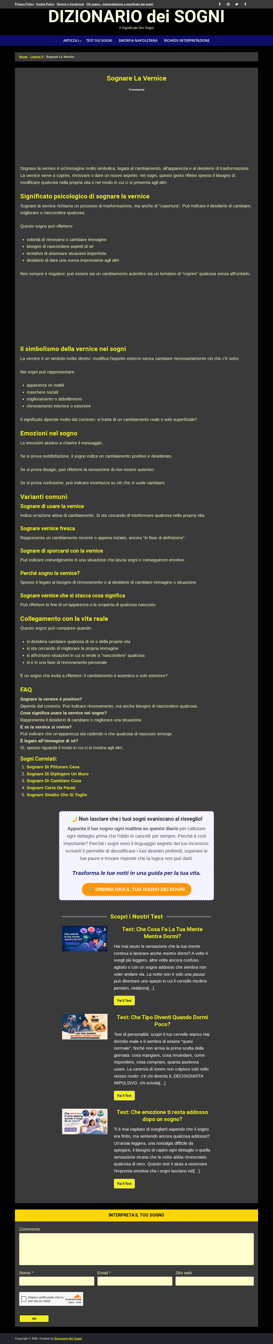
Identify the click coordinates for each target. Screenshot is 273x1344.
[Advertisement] (136, 129)
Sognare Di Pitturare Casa (53, 766)
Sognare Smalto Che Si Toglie (57, 794)
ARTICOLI (71, 40)
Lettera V (36, 56)
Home (23, 56)
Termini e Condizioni (70, 4)
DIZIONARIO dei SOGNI (136, 18)
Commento (29, 1229)
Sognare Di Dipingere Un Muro (58, 774)
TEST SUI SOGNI (99, 40)
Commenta (136, 89)
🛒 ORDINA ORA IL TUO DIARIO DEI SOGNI (136, 889)
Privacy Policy (24, 4)
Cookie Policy (45, 4)
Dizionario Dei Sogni (68, 1338)
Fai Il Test (124, 1000)
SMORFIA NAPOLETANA (138, 40)
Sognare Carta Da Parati (51, 787)
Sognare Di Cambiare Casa (54, 780)
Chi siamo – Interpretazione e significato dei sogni (119, 4)
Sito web (184, 1272)
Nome (26, 1272)
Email (104, 1272)
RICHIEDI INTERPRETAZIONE (187, 40)
